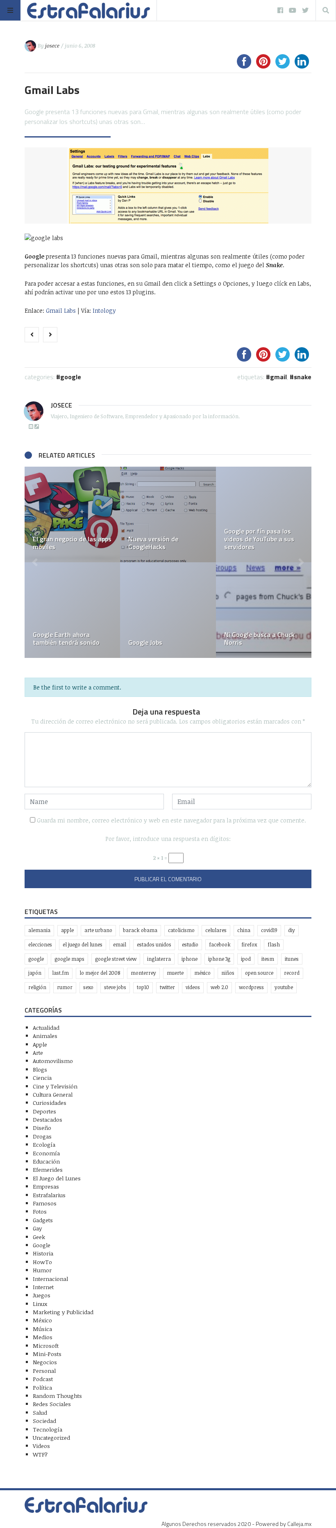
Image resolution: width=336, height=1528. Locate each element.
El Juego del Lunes (57, 1178)
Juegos (41, 1295)
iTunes (292, 958)
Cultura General (53, 1094)
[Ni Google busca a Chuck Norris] (263, 610)
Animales (45, 1036)
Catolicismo (181, 930)
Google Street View (115, 958)
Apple (67, 930)
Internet (43, 1287)
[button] (35, 562)
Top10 (143, 987)
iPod (246, 958)
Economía (46, 1153)
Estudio (190, 944)
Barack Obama (140, 930)
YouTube (284, 987)
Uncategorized (51, 1437)
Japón (34, 972)
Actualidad (46, 1027)
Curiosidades (49, 1102)
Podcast (43, 1379)
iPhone (190, 958)
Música (42, 1329)
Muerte (175, 972)
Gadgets (43, 1220)
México (202, 972)
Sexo (88, 987)
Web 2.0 (219, 987)
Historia (43, 1253)
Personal (44, 1371)
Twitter (167, 987)
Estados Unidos (154, 944)
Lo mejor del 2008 (99, 972)
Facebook (220, 944)
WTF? (40, 1454)
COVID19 (269, 930)
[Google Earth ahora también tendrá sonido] (72, 610)
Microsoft (46, 1345)
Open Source (259, 972)
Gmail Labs (61, 310)
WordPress (251, 987)
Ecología (44, 1144)
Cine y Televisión (55, 1086)
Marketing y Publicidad (63, 1312)
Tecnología (47, 1429)
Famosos (45, 1203)
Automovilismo (53, 1061)
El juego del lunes (82, 944)
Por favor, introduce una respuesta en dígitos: (168, 839)
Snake (302, 377)
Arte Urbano (98, 930)
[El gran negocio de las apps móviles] (72, 514)
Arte (38, 1052)
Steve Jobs (115, 987)
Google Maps (69, 958)
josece (52, 45)
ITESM (267, 958)
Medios (42, 1337)
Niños (227, 972)
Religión (37, 987)
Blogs (40, 1069)
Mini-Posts (47, 1354)
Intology (104, 310)
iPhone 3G (219, 958)
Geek (39, 1237)
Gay (37, 1228)
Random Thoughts (57, 1396)
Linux (40, 1304)
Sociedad (44, 1421)
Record (292, 972)
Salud (40, 1412)
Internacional (50, 1279)
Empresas (46, 1186)
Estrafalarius (49, 1195)
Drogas (42, 1136)
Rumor (65, 987)
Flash (274, 944)
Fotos (40, 1211)
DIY (291, 930)
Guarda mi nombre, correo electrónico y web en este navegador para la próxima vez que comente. (171, 820)
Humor (42, 1270)
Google (70, 377)
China (243, 930)
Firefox (249, 944)
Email (119, 944)
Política (42, 1387)
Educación (46, 1161)
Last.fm (60, 972)
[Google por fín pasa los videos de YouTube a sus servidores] (263, 514)
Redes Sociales (52, 1404)
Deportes (44, 1111)
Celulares (216, 930)
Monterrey (143, 972)
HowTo (42, 1262)
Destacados (47, 1119)
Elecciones (40, 944)
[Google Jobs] (168, 610)
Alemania (39, 930)
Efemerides (48, 1169)
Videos (193, 987)
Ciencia (42, 1077)
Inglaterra (159, 958)
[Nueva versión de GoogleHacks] (168, 514)
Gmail (278, 377)
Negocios (45, 1362)
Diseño (42, 1128)
